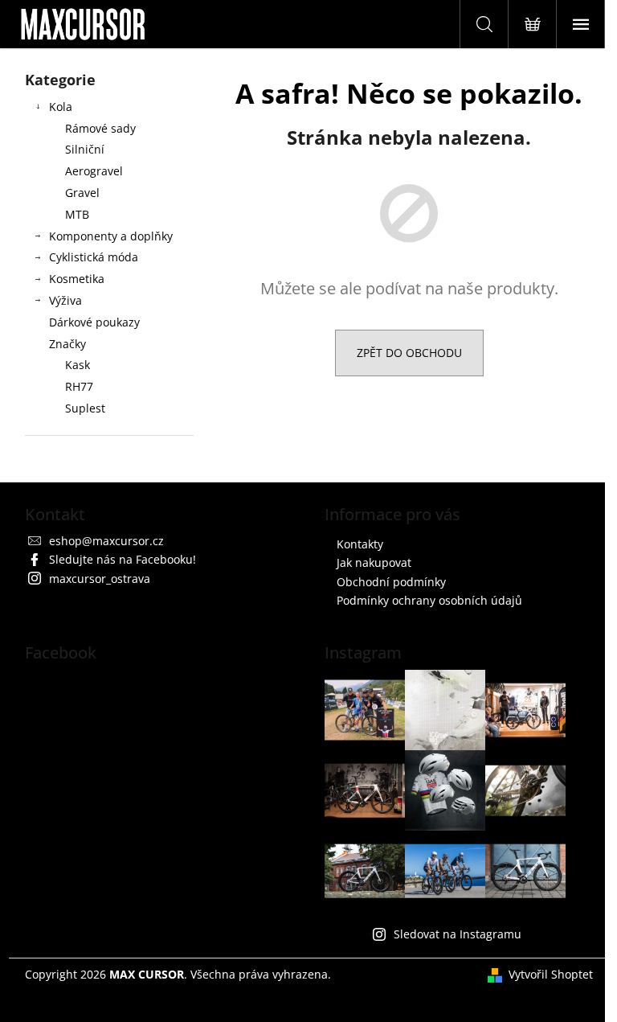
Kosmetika (76, 278)
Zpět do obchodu (409, 352)
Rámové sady (100, 128)
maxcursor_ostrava (99, 578)
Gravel (82, 192)
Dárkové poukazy (94, 322)
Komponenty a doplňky (111, 236)
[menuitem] (109, 365)
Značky (67, 343)
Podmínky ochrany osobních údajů (429, 600)
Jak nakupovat (374, 562)
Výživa (65, 300)
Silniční (84, 149)
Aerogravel (94, 171)
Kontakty (360, 544)
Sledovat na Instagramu (457, 934)
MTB (77, 214)
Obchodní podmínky (391, 581)
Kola (60, 106)
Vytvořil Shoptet (551, 974)
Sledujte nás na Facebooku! (122, 559)
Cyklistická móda (93, 257)
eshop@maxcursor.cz (106, 540)
